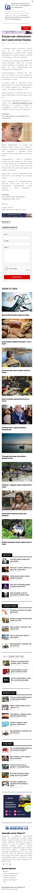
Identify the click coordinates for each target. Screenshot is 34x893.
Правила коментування (10, 880)
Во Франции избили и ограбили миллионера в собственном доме (14, 428)
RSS (4, 882)
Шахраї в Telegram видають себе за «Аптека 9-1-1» (20, 706)
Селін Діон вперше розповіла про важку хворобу (19, 560)
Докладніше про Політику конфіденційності (16, 23)
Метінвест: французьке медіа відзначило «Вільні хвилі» (18, 723)
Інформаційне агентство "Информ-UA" (13, 887)
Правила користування (10, 875)
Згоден (26, 28)
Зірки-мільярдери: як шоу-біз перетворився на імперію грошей (19, 594)
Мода (22, 656)
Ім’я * (5, 234)
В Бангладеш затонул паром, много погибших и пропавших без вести (14, 457)
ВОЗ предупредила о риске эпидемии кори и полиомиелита (15, 117)
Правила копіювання (9, 877)
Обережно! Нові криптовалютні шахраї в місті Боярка (15, 315)
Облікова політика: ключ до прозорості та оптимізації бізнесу (19, 766)
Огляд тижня (7, 744)
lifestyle (5, 656)
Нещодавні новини (10, 606)
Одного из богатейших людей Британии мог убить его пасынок (15, 400)
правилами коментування (12, 15)
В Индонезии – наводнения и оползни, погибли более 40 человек (17, 486)
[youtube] (10, 864)
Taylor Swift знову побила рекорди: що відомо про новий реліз (20, 585)
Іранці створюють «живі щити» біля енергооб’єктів (20, 628)
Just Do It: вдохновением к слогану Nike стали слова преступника (21, 679)
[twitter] (3, 864)
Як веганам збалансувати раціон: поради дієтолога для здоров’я (19, 774)
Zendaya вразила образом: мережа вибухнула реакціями (20, 577)
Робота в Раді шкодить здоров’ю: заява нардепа (19, 636)
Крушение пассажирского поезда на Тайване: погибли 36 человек (17, 543)
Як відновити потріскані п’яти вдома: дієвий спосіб (21, 611)
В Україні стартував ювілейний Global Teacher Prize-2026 (21, 619)
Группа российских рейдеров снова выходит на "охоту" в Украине (17, 343)
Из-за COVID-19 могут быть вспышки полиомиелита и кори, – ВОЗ (13, 198)
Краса (17, 656)
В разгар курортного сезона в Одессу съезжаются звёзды (19, 671)
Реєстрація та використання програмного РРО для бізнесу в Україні (19, 783)
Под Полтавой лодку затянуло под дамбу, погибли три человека (16, 371)
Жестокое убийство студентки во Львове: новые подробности (14, 514)
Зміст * (6, 247)
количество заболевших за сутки (22, 103)
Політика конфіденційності (11, 873)
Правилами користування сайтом (15, 11)
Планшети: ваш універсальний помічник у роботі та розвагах (19, 662)
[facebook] (6, 864)
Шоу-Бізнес (7, 555)
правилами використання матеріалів (16, 13)
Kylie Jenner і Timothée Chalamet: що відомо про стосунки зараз (20, 568)
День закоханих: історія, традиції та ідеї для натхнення (20, 757)
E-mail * (6, 241)
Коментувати (17, 277)
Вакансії (5, 871)
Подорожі (11, 656)
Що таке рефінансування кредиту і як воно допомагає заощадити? (21, 749)
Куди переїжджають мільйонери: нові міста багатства (20, 645)
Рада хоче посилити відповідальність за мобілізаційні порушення (21, 698)
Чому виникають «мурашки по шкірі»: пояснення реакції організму (21, 715)
